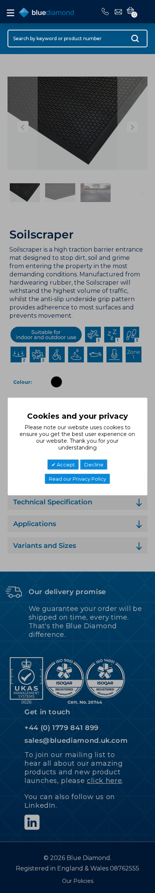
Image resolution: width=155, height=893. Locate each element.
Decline (93, 465)
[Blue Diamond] (46, 11)
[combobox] (77, 38)
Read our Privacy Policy (77, 479)
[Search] (135, 40)
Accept (65, 465)
